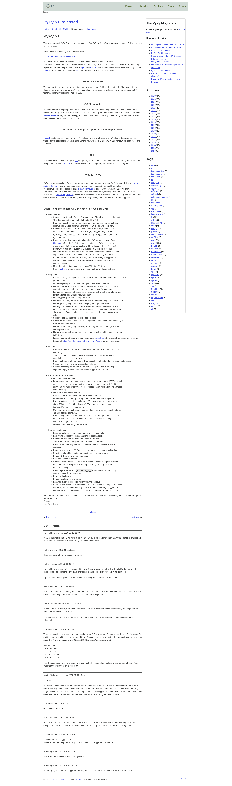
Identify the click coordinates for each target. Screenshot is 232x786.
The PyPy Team (58, 779)
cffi (76, 160)
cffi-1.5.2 (66, 163)
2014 (153, 116)
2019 (153, 131)
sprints (154, 280)
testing (154, 295)
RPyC (153, 269)
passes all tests (51, 115)
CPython (155, 191)
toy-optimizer (157, 298)
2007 (153, 96)
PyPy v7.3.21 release (160, 62)
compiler (155, 182)
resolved (100, 338)
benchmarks (156, 174)
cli (152, 180)
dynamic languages (86, 189)
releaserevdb (157, 254)
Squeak (154, 292)
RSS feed (184, 779)
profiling (154, 237)
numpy (154, 229)
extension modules (159, 197)
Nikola (78, 779)
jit (152, 217)
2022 (153, 139)
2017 (153, 125)
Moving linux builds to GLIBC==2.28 (167, 44)
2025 (153, 148)
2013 (153, 113)
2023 (153, 142)
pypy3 (154, 243)
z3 (152, 309)
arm (153, 165)
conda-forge (156, 185)
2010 (153, 105)
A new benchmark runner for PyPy (166, 47)
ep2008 (154, 194)
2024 (153, 145)
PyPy (83, 67)
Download (144, 6)
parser (154, 231)
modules (47, 70)
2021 (153, 137)
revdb (153, 260)
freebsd (69, 195)
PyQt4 (154, 246)
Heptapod (155, 211)
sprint (153, 277)
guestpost (155, 203)
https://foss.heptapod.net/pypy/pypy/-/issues (82, 341)
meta (153, 226)
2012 (153, 111)
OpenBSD (60, 195)
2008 (153, 99)
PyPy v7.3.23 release (160, 50)
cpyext (154, 188)
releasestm (156, 257)
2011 (153, 108)
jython (154, 220)
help (77, 70)
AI (152, 168)
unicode (154, 300)
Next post (135, 517)
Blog (170, 6)
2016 (153, 122)
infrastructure (157, 214)
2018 (153, 128)
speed (154, 272)
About (181, 6)
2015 (153, 119)
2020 (153, 134)
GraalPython (156, 205)
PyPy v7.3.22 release (160, 53)
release (93, 512)
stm (153, 283)
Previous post (52, 517)
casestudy (155, 177)
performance (157, 234)
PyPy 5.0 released (61, 22)
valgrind (154, 303)
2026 (153, 151)
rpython (154, 266)
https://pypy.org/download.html (62, 57)
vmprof (47, 138)
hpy (152, 208)
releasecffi (156, 251)
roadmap (155, 263)
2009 (153, 102)
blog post (57, 243)
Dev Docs (158, 6)
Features (129, 6)
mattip (46, 29)
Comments (92, 29)
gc (152, 200)
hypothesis (62, 269)
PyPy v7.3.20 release (160, 70)
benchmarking (157, 171)
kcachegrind (156, 223)
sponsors (155, 275)
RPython (94, 67)
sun (152, 286)
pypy (153, 240)
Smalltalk (155, 289)
